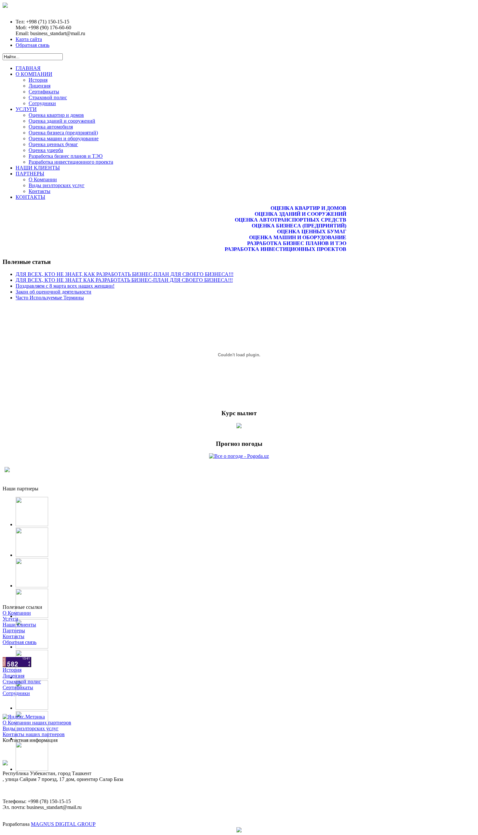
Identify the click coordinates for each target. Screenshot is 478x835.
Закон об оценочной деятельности (53, 291)
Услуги (10, 619)
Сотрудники (16, 693)
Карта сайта (29, 39)
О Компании (17, 613)
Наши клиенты (19, 624)
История (12, 670)
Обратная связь (32, 45)
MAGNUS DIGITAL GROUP (63, 824)
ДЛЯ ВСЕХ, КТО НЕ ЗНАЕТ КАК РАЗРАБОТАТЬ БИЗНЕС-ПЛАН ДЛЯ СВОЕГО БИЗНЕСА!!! (124, 280)
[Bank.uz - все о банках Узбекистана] (239, 426)
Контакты (13, 636)
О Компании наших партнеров (37, 722)
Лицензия (13, 675)
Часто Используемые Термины (50, 297)
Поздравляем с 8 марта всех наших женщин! (65, 286)
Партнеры (14, 630)
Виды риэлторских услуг (31, 728)
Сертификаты (18, 687)
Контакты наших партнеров (34, 734)
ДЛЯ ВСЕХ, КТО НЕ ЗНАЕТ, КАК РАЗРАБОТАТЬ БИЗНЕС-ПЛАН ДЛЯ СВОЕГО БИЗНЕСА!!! (124, 274)
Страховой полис (22, 681)
